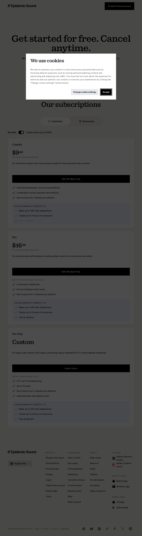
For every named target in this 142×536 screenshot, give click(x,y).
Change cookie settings (84, 92)
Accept (106, 92)
